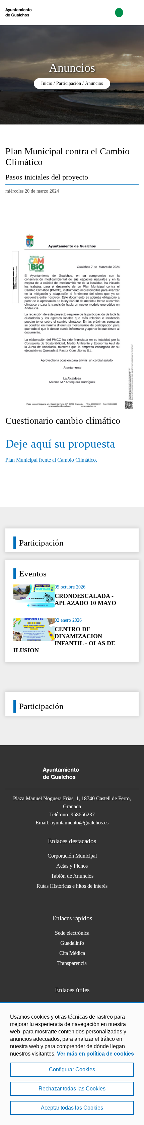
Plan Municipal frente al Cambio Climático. (51, 460)
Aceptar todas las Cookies (72, 1108)
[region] (72, 1063)
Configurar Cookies (72, 1069)
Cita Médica (72, 953)
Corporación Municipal (72, 856)
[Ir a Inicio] (36, 12)
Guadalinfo (72, 943)
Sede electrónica (72, 933)
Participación (68, 83)
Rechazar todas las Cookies (72, 1088)
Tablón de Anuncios (72, 876)
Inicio (46, 83)
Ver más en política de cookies (95, 1054)
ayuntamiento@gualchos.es (80, 822)
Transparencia (72, 963)
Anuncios (94, 83)
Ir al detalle (72, 595)
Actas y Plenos (72, 866)
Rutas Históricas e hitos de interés (72, 886)
